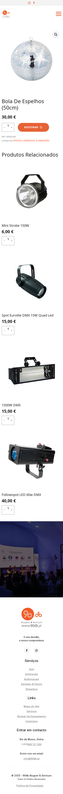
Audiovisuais (31, 679)
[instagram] (29, 3)
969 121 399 (31, 744)
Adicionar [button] (37, 240)
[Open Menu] (37, 14)
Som (31, 669)
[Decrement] (4, 127)
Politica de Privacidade (29, 785)
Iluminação (31, 674)
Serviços (32, 711)
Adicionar (31, 127)
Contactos (32, 721)
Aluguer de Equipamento (31, 716)
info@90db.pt (32, 758)
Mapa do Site (31, 706)
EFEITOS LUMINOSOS (24, 140)
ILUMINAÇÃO (42, 140)
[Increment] (11, 127)
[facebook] (34, 3)
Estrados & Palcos (31, 684)
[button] (55, 34)
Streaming (31, 689)
